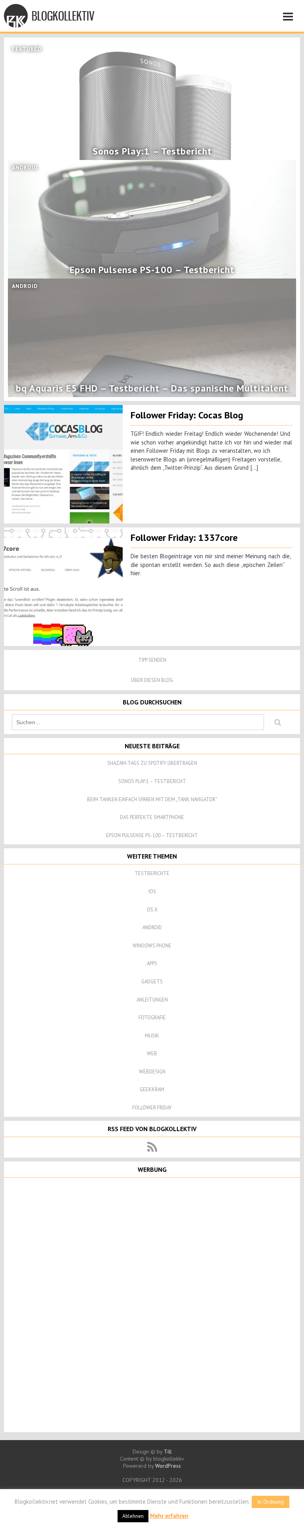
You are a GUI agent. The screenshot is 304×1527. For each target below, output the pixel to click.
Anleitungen (152, 999)
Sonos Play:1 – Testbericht (152, 781)
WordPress (168, 1465)
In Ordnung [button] (270, 1501)
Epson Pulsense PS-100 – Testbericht (152, 835)
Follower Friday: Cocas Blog (187, 415)
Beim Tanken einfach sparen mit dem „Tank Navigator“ (152, 799)
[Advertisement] (152, 1304)
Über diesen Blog (152, 680)
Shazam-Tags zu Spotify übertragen (152, 763)
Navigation (290, 18)
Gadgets (152, 981)
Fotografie (152, 1017)
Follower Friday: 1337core (184, 537)
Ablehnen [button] (133, 1516)
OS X (152, 909)
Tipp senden (152, 660)
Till (168, 1451)
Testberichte (152, 873)
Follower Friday (152, 1107)
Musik (152, 1035)
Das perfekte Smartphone (152, 817)
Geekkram (152, 1089)
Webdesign (152, 1071)
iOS (152, 891)
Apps (152, 963)
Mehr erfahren (169, 1515)
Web (152, 1053)
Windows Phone (152, 945)
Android (152, 927)
